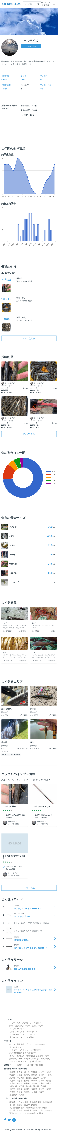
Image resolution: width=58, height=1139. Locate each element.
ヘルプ (12, 1044)
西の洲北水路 (15, 754)
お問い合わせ (35, 1061)
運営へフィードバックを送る (21, 1037)
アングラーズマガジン (18, 1034)
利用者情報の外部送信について (22, 1053)
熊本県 (27, 1092)
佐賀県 (12, 1092)
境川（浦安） (21, 298)
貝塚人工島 (38, 1110)
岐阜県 (34, 1080)
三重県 (12, 1083)
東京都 (12, 1078)
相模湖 (12, 1102)
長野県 (27, 1080)
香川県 (27, 1089)
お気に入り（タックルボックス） (23, 1031)
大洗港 (19, 1110)
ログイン (33, 1034)
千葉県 (49, 1075)
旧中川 (19, 278)
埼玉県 (41, 1075)
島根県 (29, 1086)
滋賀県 (19, 1083)
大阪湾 (27, 1105)
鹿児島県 (13, 1095)
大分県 (34, 1092)
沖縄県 (21, 1095)
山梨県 (19, 1080)
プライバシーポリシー (35, 1044)
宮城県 (34, 1072)
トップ (12, 1023)
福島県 (12, 1075)
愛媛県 (34, 1089)
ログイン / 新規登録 (45, 3)
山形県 (49, 1072)
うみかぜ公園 (22, 1102)
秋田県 (41, 1072)
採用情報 (39, 1065)
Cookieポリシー (16, 1047)
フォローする (31, 46)
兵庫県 (41, 1083)
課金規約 (13, 1058)
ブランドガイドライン (18, 1061)
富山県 (36, 1078)
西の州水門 (5, 754)
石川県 (43, 1078)
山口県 (12, 1089)
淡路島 (34, 1105)
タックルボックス (17, 1029)
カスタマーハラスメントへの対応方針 (25, 1050)
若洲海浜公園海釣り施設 (36, 1107)
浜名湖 (19, 1105)
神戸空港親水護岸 (17, 1107)
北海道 (12, 1072)
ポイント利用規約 (17, 1056)
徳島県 (19, 1089)
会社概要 (30, 1065)
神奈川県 (20, 1078)
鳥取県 (21, 1086)
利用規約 (20, 1044)
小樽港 (40, 1113)
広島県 (43, 1086)
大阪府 (34, 1083)
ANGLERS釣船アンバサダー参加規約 (34, 1058)
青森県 (19, 1072)
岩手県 (27, 1072)
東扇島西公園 (35, 1102)
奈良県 (49, 1083)
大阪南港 (48, 1110)
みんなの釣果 (22, 1023)
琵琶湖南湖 (47, 1102)
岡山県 (36, 1086)
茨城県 (19, 1075)
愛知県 (49, 1080)
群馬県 (34, 1075)
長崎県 (19, 1092)
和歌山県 (13, 1086)
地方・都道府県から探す (19, 1026)
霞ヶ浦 (12, 1105)
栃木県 (27, 1075)
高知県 (41, 1089)
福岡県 (49, 1089)
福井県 (12, 1080)
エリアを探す (35, 1023)
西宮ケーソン (15, 1113)
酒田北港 (28, 1110)
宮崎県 (41, 1092)
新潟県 (29, 1078)
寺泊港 (12, 1110)
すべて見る (29, 338)
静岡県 (41, 1080)
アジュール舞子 (29, 1113)
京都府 (27, 1083)
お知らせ (21, 1065)
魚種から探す (37, 1026)
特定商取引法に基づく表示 (37, 1056)
